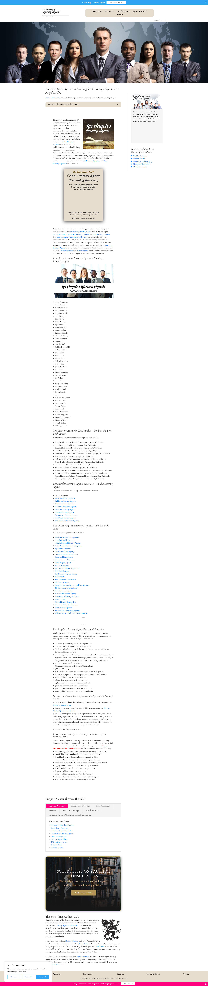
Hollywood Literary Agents (65, 506)
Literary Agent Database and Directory (72, 237)
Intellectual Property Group (66, 574)
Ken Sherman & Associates (65, 579)
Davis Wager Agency (63, 562)
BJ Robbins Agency (63, 548)
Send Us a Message (71, 810)
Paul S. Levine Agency (63, 591)
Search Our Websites (80, 806)
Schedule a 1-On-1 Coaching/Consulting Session (70, 815)
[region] (28, 972)
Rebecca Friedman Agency (65, 593)
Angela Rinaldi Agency (64, 540)
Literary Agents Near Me (80, 231)
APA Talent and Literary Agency (68, 543)
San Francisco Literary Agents (67, 520)
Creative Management (64, 557)
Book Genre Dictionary (60, 828)
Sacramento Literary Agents (66, 515)
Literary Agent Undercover (66, 925)
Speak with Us (92, 810)
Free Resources (103, 806)
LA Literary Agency (63, 582)
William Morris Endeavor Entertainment (71, 613)
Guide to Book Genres (62, 705)
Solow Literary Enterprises (65, 602)
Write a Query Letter (59, 842)
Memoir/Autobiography (142, 161)
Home (48, 97)
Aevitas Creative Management (67, 537)
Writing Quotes (57, 847)
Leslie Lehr (83, 944)
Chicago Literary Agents (62, 234)
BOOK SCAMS (128, 984)
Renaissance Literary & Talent (67, 596)
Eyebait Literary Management (67, 568)
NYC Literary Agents (101, 234)
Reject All (28, 977)
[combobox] (55, 16)
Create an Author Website (61, 831)
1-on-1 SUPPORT (116, 2)
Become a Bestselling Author (62, 825)
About (118, 15)
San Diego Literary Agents (65, 518)
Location (55, 97)
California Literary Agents (65, 501)
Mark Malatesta (83, 956)
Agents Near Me (138, 11)
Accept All (42, 977)
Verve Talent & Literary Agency (67, 610)
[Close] (49, 963)
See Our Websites (56, 806)
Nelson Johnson (71, 941)
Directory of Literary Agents (62, 833)
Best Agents (109, 11)
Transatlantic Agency (63, 607)
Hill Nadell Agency (62, 571)
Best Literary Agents (90, 161)
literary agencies (66, 250)
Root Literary (60, 599)
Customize (14, 977)
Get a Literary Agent (59, 836)
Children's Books (140, 156)
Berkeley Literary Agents (65, 498)
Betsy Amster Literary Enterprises (68, 546)
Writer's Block (56, 845)
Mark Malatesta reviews (55, 965)
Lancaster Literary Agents (65, 509)
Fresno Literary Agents (64, 504)
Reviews (52, 810)
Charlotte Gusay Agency (64, 551)
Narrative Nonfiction (141, 164)
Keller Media (60, 576)
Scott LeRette (100, 946)
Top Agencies (96, 11)
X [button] (205, 2)
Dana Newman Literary (64, 560)
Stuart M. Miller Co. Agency (66, 605)
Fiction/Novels (139, 158)
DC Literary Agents (81, 234)
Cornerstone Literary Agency (66, 554)
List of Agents (122, 11)
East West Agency (62, 565)
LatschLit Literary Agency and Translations (72, 585)
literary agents (82, 250)
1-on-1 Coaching (83, 892)
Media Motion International (66, 588)
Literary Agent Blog (59, 839)
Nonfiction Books (140, 167)
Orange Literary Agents (64, 512)
